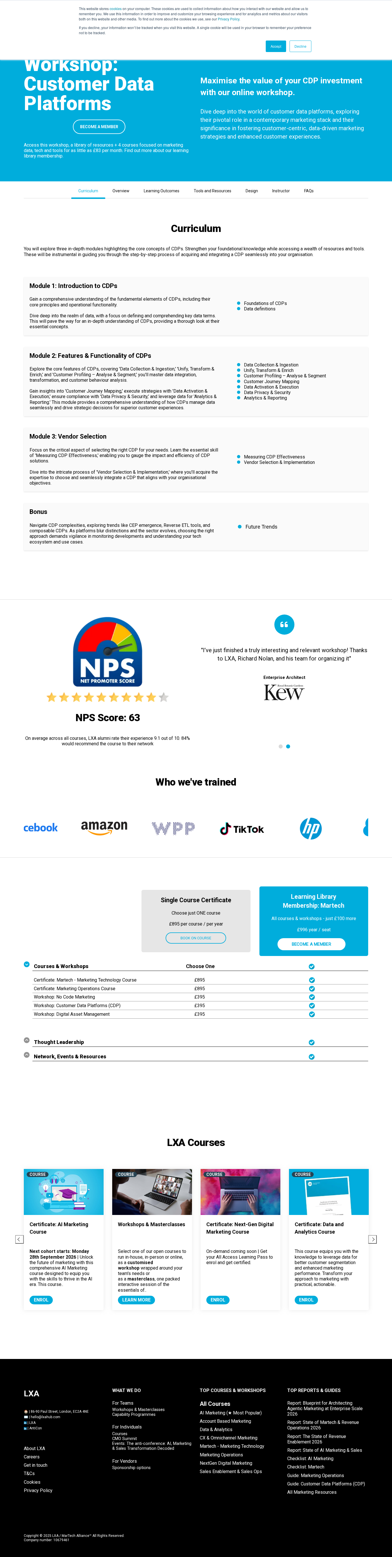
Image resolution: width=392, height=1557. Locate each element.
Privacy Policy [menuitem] (38, 1490)
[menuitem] (215, 1404)
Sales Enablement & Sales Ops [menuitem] (231, 1471)
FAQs (309, 191)
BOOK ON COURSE (196, 938)
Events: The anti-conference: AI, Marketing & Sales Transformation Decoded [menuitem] (151, 1446)
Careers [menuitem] (32, 1457)
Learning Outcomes (161, 191)
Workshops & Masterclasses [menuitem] (138, 1409)
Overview (120, 191)
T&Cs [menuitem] (29, 1473)
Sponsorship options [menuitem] (131, 1467)
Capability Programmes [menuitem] (134, 1414)
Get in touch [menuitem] (35, 1465)
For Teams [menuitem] (122, 1403)
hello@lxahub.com (45, 1417)
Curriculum (88, 191)
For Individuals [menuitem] (127, 1427)
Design (252, 191)
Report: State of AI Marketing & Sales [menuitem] (324, 1450)
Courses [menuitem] (119, 1433)
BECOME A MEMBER (99, 126)
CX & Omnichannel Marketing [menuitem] (228, 1438)
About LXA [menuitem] (34, 1448)
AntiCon (35, 1428)
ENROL (41, 1300)
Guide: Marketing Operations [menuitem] (315, 1475)
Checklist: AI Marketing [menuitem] (310, 1458)
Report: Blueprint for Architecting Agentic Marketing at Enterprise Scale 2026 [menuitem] (325, 1408)
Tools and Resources (212, 191)
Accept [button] (276, 46)
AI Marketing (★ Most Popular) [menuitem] (231, 1413)
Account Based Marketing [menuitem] (225, 1421)
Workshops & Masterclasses (151, 1224)
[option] (284, 684)
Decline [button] (300, 46)
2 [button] (288, 746)
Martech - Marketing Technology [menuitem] (232, 1446)
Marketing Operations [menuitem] (221, 1455)
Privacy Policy (228, 18)
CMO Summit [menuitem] (124, 1438)
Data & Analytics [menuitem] (216, 1429)
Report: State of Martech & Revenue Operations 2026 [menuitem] (323, 1425)
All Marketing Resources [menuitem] (312, 1492)
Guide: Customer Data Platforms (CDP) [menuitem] (326, 1484)
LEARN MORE (136, 1300)
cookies (116, 8)
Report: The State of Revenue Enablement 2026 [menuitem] (316, 1439)
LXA (32, 1423)
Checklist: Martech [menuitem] (305, 1467)
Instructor (281, 191)
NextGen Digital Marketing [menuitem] (226, 1463)
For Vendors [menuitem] (124, 1461)
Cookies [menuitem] (32, 1482)
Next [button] (372, 1239)
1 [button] (281, 746)
